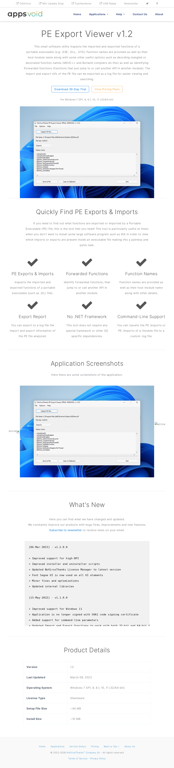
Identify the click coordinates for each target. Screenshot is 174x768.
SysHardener (83, 3)
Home (77, 14)
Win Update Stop (53, 3)
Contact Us (140, 14)
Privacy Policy (98, 758)
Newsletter (131, 3)
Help (119, 14)
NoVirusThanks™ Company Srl (83, 752)
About (159, 14)
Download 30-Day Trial (70, 89)
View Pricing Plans (107, 89)
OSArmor (25, 3)
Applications (97, 14)
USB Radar (109, 3)
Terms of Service (78, 758)
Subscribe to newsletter (65, 530)
